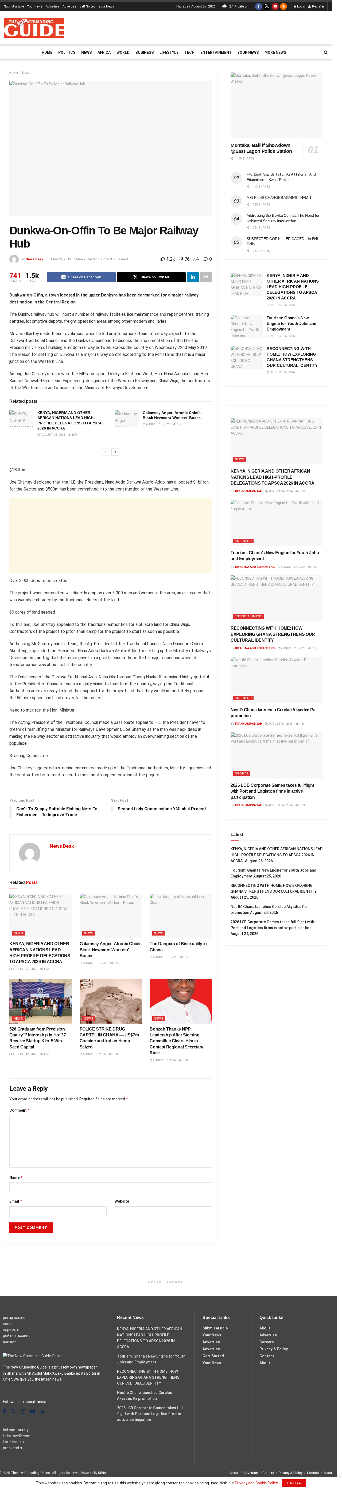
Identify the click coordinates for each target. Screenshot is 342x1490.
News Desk (34, 259)
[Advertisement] (230, 27)
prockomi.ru (13, 1448)
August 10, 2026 (157, 424)
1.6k (179, 424)
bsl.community (16, 1430)
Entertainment (216, 52)
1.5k (74, 434)
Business (144, 52)
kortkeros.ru (13, 1442)
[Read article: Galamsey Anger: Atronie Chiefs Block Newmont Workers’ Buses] (127, 418)
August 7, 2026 (94, 1054)
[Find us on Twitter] (266, 6)
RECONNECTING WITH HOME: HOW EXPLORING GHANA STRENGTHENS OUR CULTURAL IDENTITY (273, 634)
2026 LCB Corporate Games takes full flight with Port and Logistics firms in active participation (272, 791)
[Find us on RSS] (283, 6)
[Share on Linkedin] (193, 277)
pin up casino (14, 1318)
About (264, 1328)
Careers (266, 1342)
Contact (266, 1356)
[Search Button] (326, 52)
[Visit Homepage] (34, 28)
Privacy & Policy (273, 1349)
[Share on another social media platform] (206, 277)
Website (122, 1201)
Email (15, 1201)
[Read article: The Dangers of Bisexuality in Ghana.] (181, 916)
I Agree (294, 1483)
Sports (242, 773)
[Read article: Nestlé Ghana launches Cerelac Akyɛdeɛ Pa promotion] (276, 680)
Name (16, 1177)
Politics (66, 52)
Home (47, 52)
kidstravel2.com (16, 1436)
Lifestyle (169, 52)
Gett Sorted (87, 6)
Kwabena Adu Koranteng (255, 567)
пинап (8, 1323)
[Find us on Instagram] (23, 1412)
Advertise (52, 6)
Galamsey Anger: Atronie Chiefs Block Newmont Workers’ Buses (111, 949)
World (123, 52)
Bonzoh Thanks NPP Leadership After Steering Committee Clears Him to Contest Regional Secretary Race (176, 1041)
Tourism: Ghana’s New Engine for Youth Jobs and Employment (291, 323)
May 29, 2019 (61, 259)
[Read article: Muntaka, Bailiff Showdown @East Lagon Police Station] (276, 105)
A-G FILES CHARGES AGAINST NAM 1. (279, 197)
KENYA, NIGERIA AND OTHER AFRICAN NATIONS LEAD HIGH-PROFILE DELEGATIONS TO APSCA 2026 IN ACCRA (293, 286)
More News (275, 52)
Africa (104, 52)
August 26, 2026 (52, 434)
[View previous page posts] (106, 452)
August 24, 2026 (280, 723)
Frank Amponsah (248, 491)
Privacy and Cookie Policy (256, 1483)
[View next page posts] (115, 452)
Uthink (102, 1473)
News (86, 52)
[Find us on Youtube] (275, 6)
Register (317, 6)
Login (300, 6)
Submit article (14, 6)
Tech (189, 52)
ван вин (10, 1341)
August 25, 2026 (292, 567)
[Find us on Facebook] (258, 6)
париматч (12, 1330)
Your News (34, 6)
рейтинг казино (16, 1335)
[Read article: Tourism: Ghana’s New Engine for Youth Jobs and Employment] (247, 326)
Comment (19, 1110)
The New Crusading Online (30, 1473)
